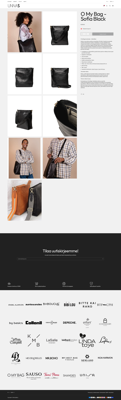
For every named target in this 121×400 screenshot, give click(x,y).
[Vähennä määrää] (82, 34)
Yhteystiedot (110, 392)
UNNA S (16, 397)
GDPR (107, 392)
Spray (103, 69)
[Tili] (106, 5)
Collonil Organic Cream (96, 69)
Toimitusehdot (102, 392)
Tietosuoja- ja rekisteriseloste (93, 392)
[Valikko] (112, 5)
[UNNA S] (14, 6)
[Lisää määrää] (90, 34)
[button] (103, 5)
